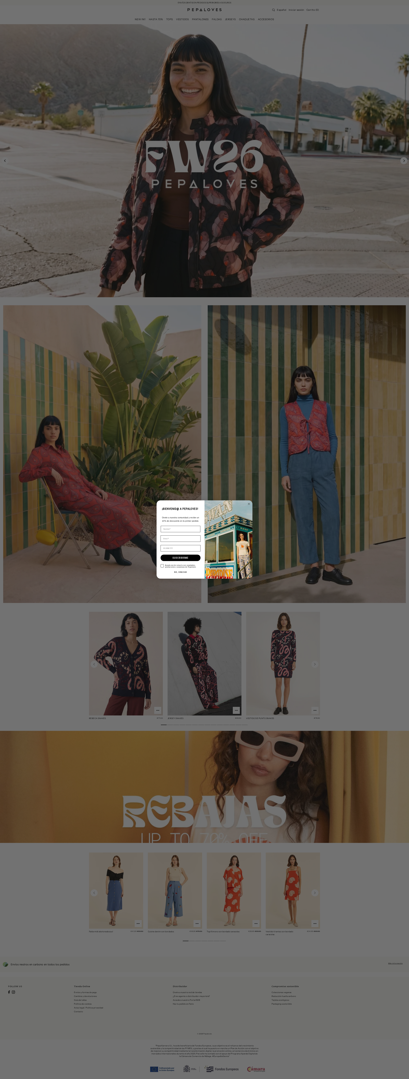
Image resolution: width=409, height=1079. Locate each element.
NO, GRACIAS (180, 572)
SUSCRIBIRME (181, 558)
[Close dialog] (249, 504)
